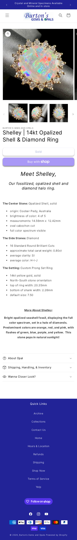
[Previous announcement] (7, 5)
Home (38, 437)
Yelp (38, 486)
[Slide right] (73, 114)
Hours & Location (38, 446)
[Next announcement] (70, 5)
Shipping (38, 462)
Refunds (38, 454)
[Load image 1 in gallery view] (18, 113)
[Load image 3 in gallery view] (58, 113)
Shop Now (38, 470)
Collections (38, 421)
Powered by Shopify (56, 535)
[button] (7, 15)
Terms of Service (38, 478)
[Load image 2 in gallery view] (38, 113)
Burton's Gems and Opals (32, 535)
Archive (38, 413)
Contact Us (39, 429)
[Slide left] (4, 114)
